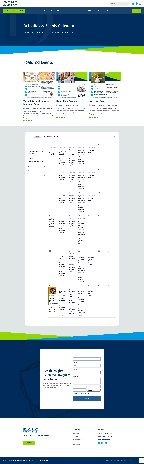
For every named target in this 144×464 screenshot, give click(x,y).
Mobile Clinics (77, 442)
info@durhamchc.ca (108, 436)
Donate (136, 10)
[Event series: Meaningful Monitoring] (79, 149)
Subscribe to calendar (107, 321)
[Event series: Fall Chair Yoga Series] (80, 308)
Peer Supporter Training (62, 162)
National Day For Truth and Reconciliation (53, 300)
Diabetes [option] (30, 156)
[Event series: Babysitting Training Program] (49, 149)
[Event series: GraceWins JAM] (88, 149)
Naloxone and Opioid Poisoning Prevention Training (52, 223)
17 (59, 215)
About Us (42, 11)
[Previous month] (29, 136)
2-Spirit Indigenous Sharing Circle (72, 303)
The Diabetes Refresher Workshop (81, 160)
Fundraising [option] (31, 158)
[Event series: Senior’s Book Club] (59, 219)
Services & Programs (57, 11)
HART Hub (90, 11)
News (115, 11)
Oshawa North (77, 439)
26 (50, 145)
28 (69, 145)
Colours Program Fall (81, 241)
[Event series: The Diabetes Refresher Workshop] (79, 156)
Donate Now (29, 443)
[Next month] (32, 136)
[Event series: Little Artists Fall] (59, 255)
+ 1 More (80, 247)
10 (59, 193)
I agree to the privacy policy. (82, 393)
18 (69, 215)
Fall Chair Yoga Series (82, 311)
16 (50, 215)
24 (59, 251)
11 (69, 193)
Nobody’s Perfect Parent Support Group (91, 260)
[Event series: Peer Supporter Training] (59, 158)
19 (79, 215)
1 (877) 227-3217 (109, 433)
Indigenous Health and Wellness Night (72, 312)
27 (59, 145)
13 (88, 193)
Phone (75, 369)
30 (88, 145)
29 (79, 145)
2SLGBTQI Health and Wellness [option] (35, 149)
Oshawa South (77, 436)
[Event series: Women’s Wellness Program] (78, 220)
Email (75, 362)
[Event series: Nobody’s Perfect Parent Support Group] (88, 255)
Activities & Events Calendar (14, 10)
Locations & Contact (104, 439)
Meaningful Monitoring (81, 151)
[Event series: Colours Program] (79, 238)
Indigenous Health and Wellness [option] (35, 161)
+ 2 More (80, 315)
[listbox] (36, 155)
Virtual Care (76, 444)
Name (75, 356)
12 (79, 193)
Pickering (76, 433)
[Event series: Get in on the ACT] (78, 290)
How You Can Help (75, 11)
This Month (37, 136)
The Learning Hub (103, 11)
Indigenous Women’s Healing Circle (72, 163)
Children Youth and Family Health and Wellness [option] (36, 152)
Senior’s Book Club (62, 222)
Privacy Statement (43, 460)
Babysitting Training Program (52, 152)
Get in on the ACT (81, 292)
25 (69, 251)
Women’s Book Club (52, 310)
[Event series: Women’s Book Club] (51, 307)
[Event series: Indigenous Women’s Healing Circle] (69, 158)
